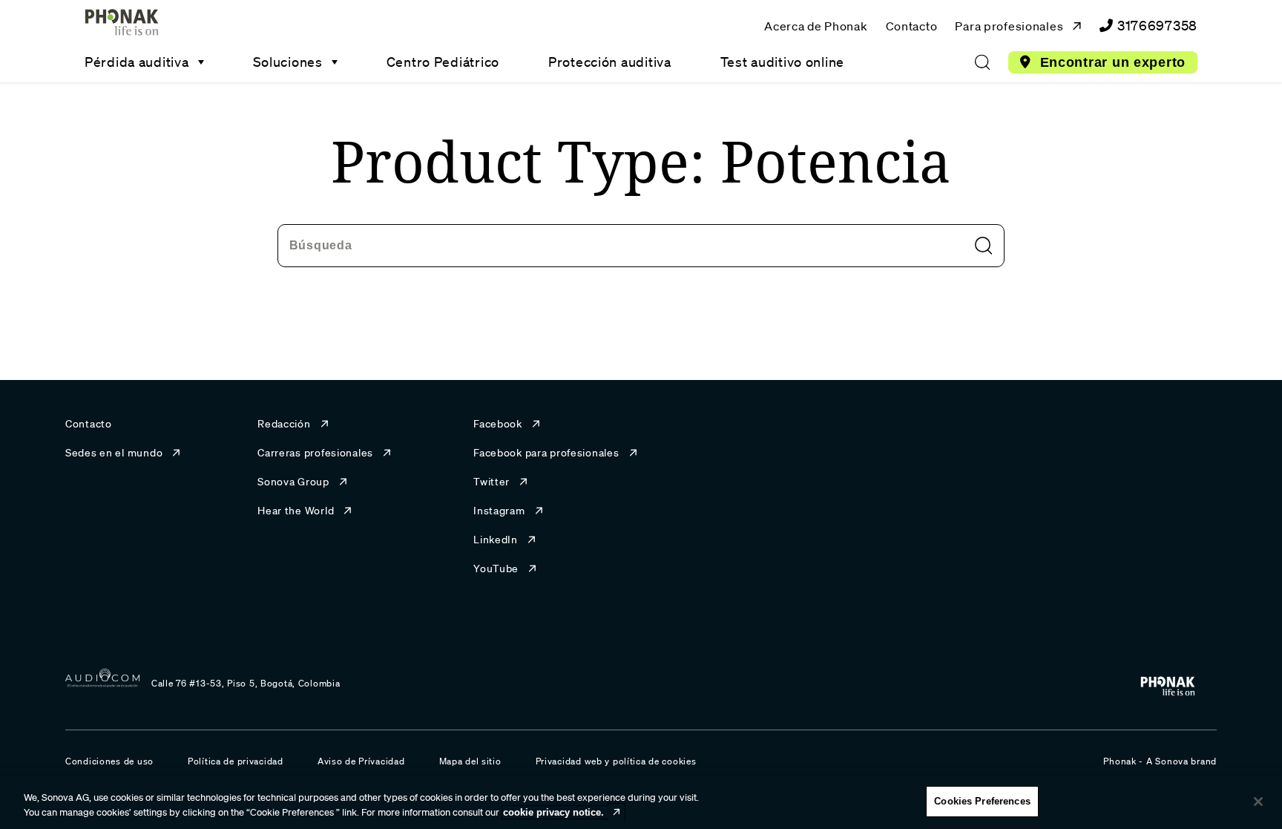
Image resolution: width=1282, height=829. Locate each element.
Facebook (497, 423)
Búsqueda (320, 244)
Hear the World (295, 510)
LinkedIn (495, 539)
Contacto (912, 26)
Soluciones (288, 61)
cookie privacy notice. (553, 812)
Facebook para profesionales (546, 452)
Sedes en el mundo (113, 452)
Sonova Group (293, 481)
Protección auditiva (609, 61)
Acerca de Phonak (816, 26)
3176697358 (1157, 25)
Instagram (499, 510)
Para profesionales (1009, 26)
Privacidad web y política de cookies (616, 761)
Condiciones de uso (109, 761)
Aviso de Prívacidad (361, 761)
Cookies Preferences (982, 801)
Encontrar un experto (1113, 62)
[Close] (1258, 801)
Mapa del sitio (470, 761)
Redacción (283, 423)
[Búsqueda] (982, 62)
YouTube (496, 568)
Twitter (491, 481)
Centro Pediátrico (443, 61)
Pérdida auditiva (137, 61)
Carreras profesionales (315, 452)
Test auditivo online (782, 61)
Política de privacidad (235, 761)
